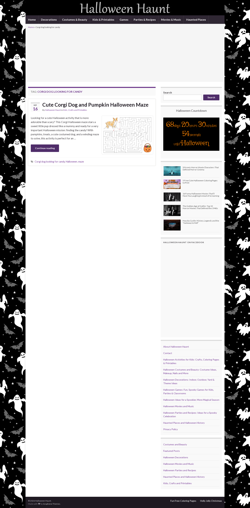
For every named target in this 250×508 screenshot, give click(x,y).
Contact (167, 353)
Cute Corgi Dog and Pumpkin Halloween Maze (95, 105)
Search (167, 92)
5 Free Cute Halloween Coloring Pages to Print (200, 181)
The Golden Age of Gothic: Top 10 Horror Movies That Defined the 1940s (200, 207)
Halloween (71, 161)
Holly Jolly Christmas (211, 500)
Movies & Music (171, 19)
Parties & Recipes (145, 19)
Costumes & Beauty (74, 19)
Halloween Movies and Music (178, 406)
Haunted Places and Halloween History (184, 422)
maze (81, 161)
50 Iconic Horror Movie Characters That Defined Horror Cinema (201, 168)
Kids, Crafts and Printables (75, 110)
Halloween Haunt (53, 110)
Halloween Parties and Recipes (179, 470)
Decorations (49, 19)
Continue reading (45, 148)
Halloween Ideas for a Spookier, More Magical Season (191, 399)
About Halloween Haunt (176, 346)
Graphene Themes (51, 504)
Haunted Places (196, 19)
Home (32, 19)
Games (124, 19)
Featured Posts (171, 450)
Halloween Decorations (175, 457)
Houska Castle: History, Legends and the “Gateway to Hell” (201, 221)
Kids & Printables (103, 19)
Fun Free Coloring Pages (183, 500)
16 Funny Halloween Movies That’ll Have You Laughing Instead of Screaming (201, 194)
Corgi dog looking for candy (50, 161)
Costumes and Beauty (175, 444)
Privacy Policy (170, 429)
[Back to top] (242, 500)
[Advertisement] (125, 55)
